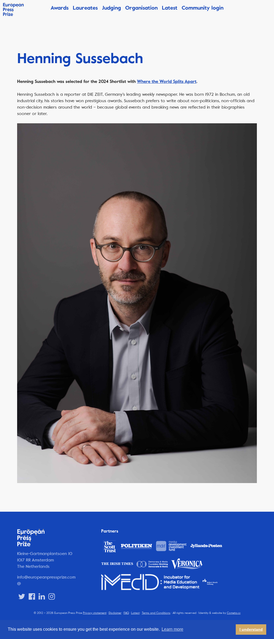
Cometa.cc (234, 613)
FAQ (126, 613)
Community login (202, 8)
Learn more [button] (172, 629)
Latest (169, 8)
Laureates (85, 8)
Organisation (141, 8)
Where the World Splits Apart (166, 81)
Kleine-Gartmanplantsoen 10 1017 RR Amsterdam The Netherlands (44, 560)
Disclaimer (115, 613)
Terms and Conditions (156, 613)
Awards (59, 8)
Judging (111, 8)
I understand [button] (251, 629)
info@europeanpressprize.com (46, 577)
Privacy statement (94, 613)
